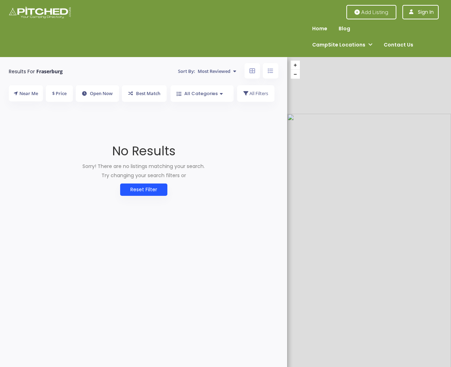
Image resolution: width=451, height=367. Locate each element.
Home (319, 28)
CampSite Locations (338, 44)
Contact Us (398, 44)
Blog (344, 28)
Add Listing (374, 12)
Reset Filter (143, 189)
